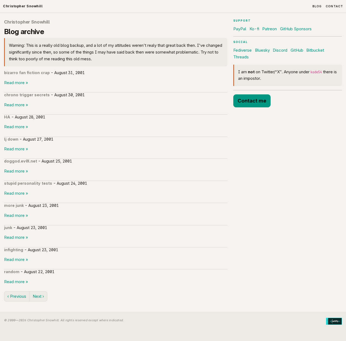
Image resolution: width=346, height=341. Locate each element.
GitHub (297, 50)
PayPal (239, 28)
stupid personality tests (28, 183)
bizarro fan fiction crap (27, 72)
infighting (13, 249)
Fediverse (242, 50)
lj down (11, 139)
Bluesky (262, 50)
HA (7, 117)
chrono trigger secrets (27, 94)
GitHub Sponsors (296, 28)
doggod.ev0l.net (20, 161)
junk (8, 227)
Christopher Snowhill (22, 6)
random (11, 271)
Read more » (16, 82)
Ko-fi (254, 28)
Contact (334, 6)
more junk (14, 205)
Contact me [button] (252, 101)
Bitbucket (315, 50)
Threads (241, 56)
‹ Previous (16, 296)
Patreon (269, 28)
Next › (38, 296)
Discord (280, 50)
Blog (317, 6)
